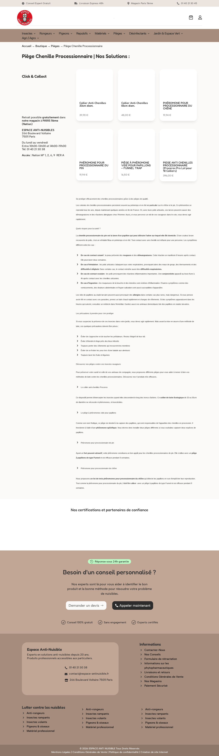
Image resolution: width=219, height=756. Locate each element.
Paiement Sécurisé (156, 685)
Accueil (26, 46)
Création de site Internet (154, 752)
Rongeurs (46, 33)
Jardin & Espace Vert (166, 33)
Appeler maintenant (134, 605)
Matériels (100, 33)
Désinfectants (137, 33)
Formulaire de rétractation (160, 659)
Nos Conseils (152, 654)
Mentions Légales (60, 752)
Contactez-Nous (154, 650)
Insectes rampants (38, 717)
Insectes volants (37, 722)
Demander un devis (84, 605)
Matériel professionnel (41, 731)
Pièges (117, 33)
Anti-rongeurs (35, 713)
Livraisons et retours (157, 672)
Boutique (41, 46)
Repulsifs (82, 33)
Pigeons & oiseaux (38, 726)
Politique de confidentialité (124, 752)
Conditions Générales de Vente (163, 676)
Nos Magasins (153, 681)
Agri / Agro (29, 38)
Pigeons (64, 33)
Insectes (27, 33)
